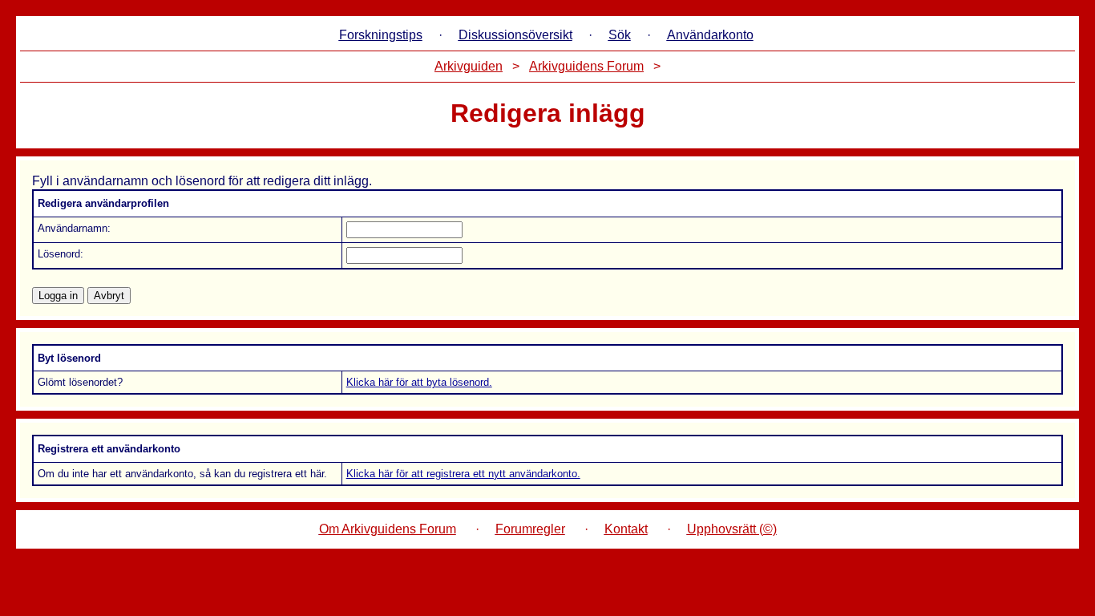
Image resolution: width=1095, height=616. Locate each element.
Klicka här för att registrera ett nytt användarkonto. (463, 474)
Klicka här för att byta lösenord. (419, 382)
